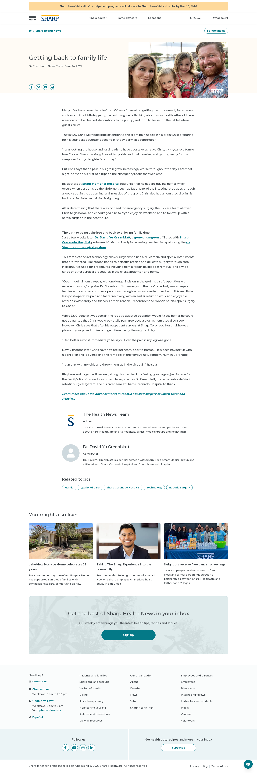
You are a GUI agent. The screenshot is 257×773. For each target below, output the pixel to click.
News (134, 694)
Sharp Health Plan (142, 707)
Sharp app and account (94, 681)
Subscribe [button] (178, 747)
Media (185, 707)
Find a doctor (97, 18)
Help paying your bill (93, 707)
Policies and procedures (95, 714)
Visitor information (91, 688)
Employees (188, 681)
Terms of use (219, 766)
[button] (32, 18)
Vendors (186, 714)
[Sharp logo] (50, 18)
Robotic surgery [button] (179, 487)
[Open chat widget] (248, 764)
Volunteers (188, 720)
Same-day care (127, 18)
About (134, 681)
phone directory (50, 710)
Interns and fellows (193, 694)
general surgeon (146, 237)
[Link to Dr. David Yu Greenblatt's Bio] (71, 455)
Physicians (188, 688)
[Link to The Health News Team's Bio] (71, 423)
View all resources (91, 720)
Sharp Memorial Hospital (100, 183)
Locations (154, 18)
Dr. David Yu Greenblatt (112, 237)
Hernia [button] (69, 487)
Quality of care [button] (89, 487)
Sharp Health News (48, 30)
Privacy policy (199, 766)
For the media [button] (216, 30)
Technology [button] (154, 487)
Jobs (133, 701)
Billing (84, 694)
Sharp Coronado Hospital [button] (123, 487)
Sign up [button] (128, 635)
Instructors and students (197, 701)
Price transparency (92, 701)
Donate (135, 688)
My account (220, 18)
